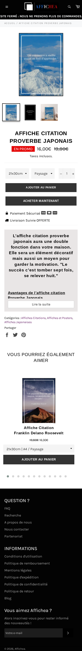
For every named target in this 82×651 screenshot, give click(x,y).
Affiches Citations (33, 318)
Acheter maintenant (41, 201)
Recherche (12, 515)
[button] (7, 476)
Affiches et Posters (59, 318)
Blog (7, 598)
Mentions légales (17, 570)
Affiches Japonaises (18, 322)
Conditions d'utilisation (23, 556)
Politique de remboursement (27, 563)
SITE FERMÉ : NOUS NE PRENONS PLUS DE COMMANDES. (41, 16)
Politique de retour (19, 591)
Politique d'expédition (21, 577)
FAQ (7, 508)
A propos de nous (18, 522)
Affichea (20, 648)
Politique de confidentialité (25, 584)
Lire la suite (41, 304)
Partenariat (13, 536)
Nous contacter (16, 529)
